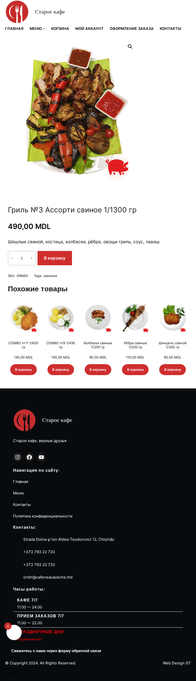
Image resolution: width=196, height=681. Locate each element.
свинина (50, 276)
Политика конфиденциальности (42, 516)
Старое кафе (50, 12)
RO (6, 674)
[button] (130, 46)
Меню (18, 493)
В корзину (55, 258)
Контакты (22, 504)
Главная (20, 481)
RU (13, 674)
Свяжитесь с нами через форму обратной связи (56, 651)
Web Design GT (177, 663)
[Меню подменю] (44, 29)
